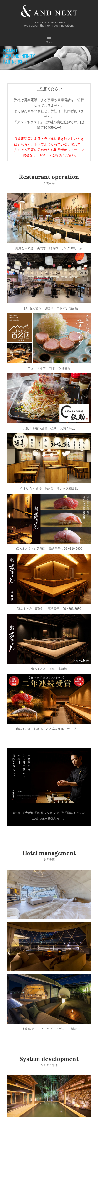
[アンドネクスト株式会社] (49, 6)
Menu (49, 42)
